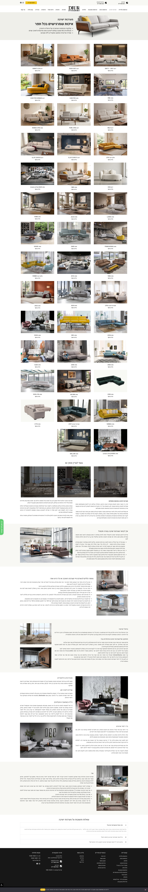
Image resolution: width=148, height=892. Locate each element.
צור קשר (81, 862)
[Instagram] (23, 2)
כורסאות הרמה (123, 858)
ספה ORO (74, 335)
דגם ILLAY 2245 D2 (37, 158)
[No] (145, 889)
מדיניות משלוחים (101, 863)
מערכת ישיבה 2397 (74, 424)
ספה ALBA (37, 365)
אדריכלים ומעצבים (122, 881)
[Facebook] (21, 2)
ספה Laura (110, 217)
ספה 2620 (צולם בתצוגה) (37, 187)
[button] (1, 885)
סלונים (125, 861)
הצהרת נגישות (101, 865)
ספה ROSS (37, 335)
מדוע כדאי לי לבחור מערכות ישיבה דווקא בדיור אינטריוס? (106, 842)
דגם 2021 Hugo (74, 69)
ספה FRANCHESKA (110, 246)
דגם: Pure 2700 (74, 128)
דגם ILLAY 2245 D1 (74, 158)
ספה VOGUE (37, 246)
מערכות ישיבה (123, 863)
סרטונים (82, 856)
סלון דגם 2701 (110, 158)
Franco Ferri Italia (122, 865)
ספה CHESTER (74, 98)
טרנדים (82, 858)
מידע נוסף (110, 71)
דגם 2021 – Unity (110, 69)
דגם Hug (110, 187)
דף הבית (103, 856)
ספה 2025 (37, 306)
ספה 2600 (74, 246)
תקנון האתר (102, 861)
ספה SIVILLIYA (37, 394)
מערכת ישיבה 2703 (110, 306)
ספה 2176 (37, 424)
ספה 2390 (110, 394)
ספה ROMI (37, 217)
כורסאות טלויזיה (123, 856)
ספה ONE (110, 98)
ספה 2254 (110, 335)
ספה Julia (74, 217)
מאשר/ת (43, 889)
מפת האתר (102, 858)
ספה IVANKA (110, 424)
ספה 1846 (110, 276)
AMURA (124, 867)
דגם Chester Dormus (37, 98)
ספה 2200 (74, 365)
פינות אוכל (124, 874)
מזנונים (125, 877)
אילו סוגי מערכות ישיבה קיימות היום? (112, 837)
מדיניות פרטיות (101, 867)
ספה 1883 (74, 187)
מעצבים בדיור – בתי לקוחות (120, 879)
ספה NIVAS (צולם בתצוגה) (110, 454)
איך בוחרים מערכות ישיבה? (115, 825)
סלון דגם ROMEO (37, 276)
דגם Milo (110, 128)
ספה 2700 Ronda (37, 128)
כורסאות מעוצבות (122, 870)
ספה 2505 (110, 365)
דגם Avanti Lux (37, 69)
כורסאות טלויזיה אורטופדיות (120, 872)
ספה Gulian (74, 394)
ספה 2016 (74, 276)
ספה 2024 (74, 306)
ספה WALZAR (74, 454)
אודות (82, 860)
